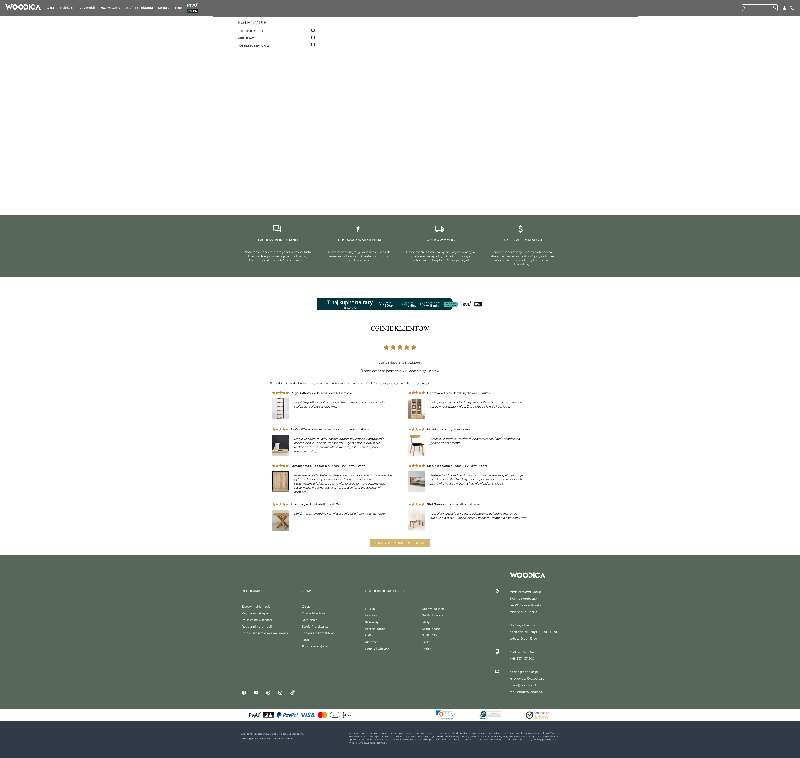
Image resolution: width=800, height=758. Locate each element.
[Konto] (784, 7)
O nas (306, 606)
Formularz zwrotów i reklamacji (265, 633)
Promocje (277, 738)
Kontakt (290, 738)
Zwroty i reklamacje (256, 606)
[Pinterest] (268, 692)
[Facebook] (244, 692)
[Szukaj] (774, 7)
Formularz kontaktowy (318, 633)
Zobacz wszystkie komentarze (400, 542)
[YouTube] (256, 692)
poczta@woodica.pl (524, 672)
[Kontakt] (792, 7)
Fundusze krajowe (315, 646)
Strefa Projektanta (315, 626)
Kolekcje (265, 738)
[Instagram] (280, 692)
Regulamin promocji (257, 626)
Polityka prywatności (257, 620)
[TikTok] (292, 692)
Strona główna (249, 738)
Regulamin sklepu (255, 613)
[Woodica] (23, 6)
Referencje (309, 620)
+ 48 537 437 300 (522, 658)
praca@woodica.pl (523, 685)
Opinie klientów (313, 613)
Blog (305, 640)
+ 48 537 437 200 (522, 652)
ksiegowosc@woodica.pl (527, 678)
